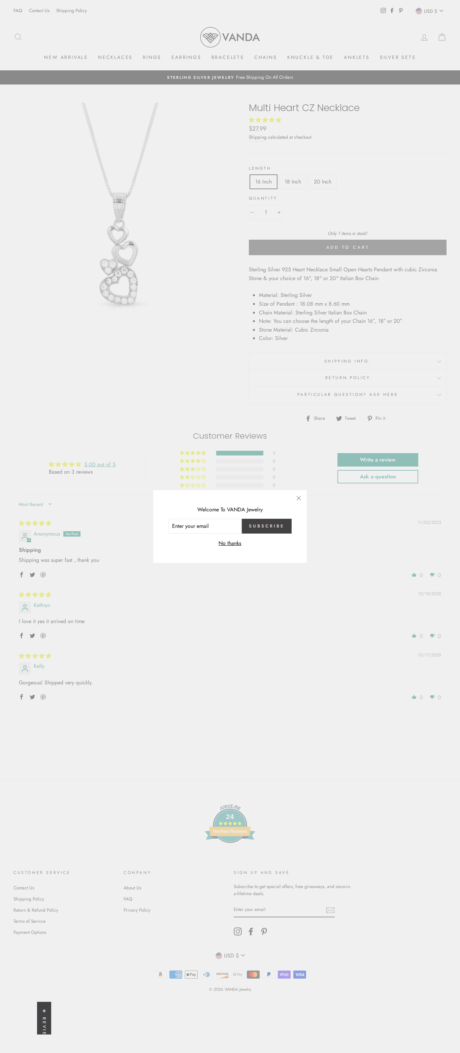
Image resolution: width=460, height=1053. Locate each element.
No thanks (230, 543)
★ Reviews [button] (44, 1027)
